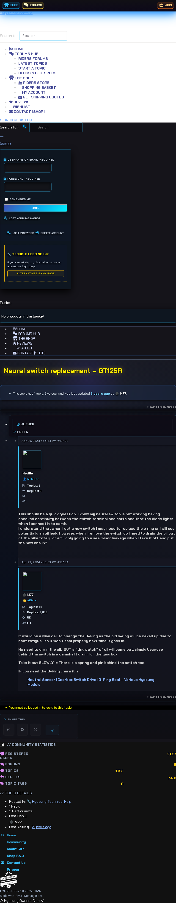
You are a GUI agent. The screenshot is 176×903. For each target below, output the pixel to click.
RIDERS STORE (36, 82)
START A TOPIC (32, 68)
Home (11, 835)
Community (16, 842)
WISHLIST (21, 106)
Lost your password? (24, 218)
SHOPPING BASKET (38, 87)
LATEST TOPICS (32, 63)
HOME (18, 49)
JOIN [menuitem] (168, 5)
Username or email (31, 160)
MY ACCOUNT (33, 92)
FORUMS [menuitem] (36, 5)
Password (23, 179)
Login (35, 208)
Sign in (6, 120)
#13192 (62, 441)
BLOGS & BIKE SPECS (37, 73)
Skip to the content (16, 13)
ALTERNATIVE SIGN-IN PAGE (36, 273)
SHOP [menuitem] (14, 5)
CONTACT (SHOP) (29, 111)
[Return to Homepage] (8, 880)
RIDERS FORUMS (33, 58)
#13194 (62, 562)
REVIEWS (21, 102)
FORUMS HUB (26, 53)
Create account (52, 233)
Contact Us (16, 863)
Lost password (23, 233)
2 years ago (100, 393)
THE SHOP (23, 77)
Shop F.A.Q (15, 856)
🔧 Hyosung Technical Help (49, 801)
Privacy (13, 869)
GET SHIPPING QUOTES (43, 97)
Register (23, 120)
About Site (15, 849)
